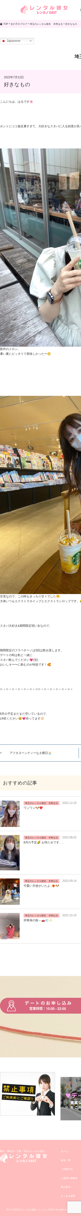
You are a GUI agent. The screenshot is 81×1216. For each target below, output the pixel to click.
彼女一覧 (65, 1160)
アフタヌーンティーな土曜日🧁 (31, 753)
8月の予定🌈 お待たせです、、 (44, 842)
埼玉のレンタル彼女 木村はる (41, 803)
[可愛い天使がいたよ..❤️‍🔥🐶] (10, 902)
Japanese (13, 40)
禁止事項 (65, 1187)
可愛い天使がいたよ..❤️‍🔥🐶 (41, 885)
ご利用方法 (67, 1169)
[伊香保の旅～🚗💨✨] (10, 937)
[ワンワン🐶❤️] (10, 824)
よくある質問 (68, 1196)
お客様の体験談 (69, 1178)
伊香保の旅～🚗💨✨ (38, 920)
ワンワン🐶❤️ (33, 807)
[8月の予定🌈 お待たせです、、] (10, 868)
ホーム (64, 1151)
